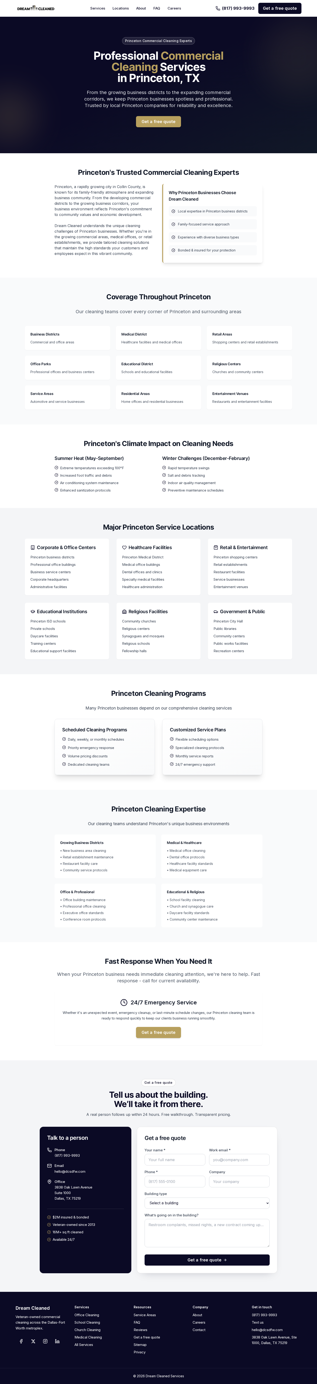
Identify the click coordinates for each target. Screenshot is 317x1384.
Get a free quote (280, 8)
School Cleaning (87, 1322)
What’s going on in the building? (171, 1215)
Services (97, 8)
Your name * (155, 1150)
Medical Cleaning (88, 1337)
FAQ (156, 8)
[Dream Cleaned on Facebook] (21, 1341)
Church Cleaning (87, 1330)
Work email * (220, 1150)
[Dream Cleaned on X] (33, 1341)
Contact (199, 1330)
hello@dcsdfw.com (70, 1171)
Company (217, 1172)
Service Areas (145, 1315)
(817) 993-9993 (238, 8)
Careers (174, 8)
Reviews (140, 1330)
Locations (121, 8)
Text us (258, 1322)
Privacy (140, 1352)
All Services (83, 1344)
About (141, 8)
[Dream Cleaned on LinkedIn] (57, 1341)
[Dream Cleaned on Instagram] (45, 1341)
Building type (156, 1194)
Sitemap (140, 1344)
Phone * (151, 1172)
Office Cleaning (86, 1315)
